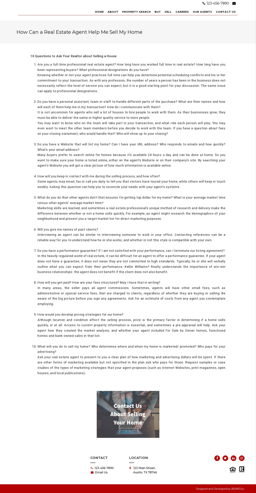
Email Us (101, 472)
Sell (168, 11)
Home (99, 11)
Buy (158, 11)
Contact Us (226, 11)
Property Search (136, 11)
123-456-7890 (218, 3)
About (113, 11)
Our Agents (202, 11)
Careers (182, 11)
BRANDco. (238, 488)
